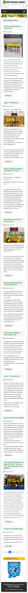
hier (22, 542)
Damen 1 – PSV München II (11, 103)
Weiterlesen (8, 95)
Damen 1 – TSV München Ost (11, 376)
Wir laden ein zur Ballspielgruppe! (13, 529)
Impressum (16, 585)
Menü (4, 11)
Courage (21, 589)
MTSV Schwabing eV (9, 584)
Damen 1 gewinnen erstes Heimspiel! (14, 418)
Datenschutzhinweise (14, 586)
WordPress (13, 589)
